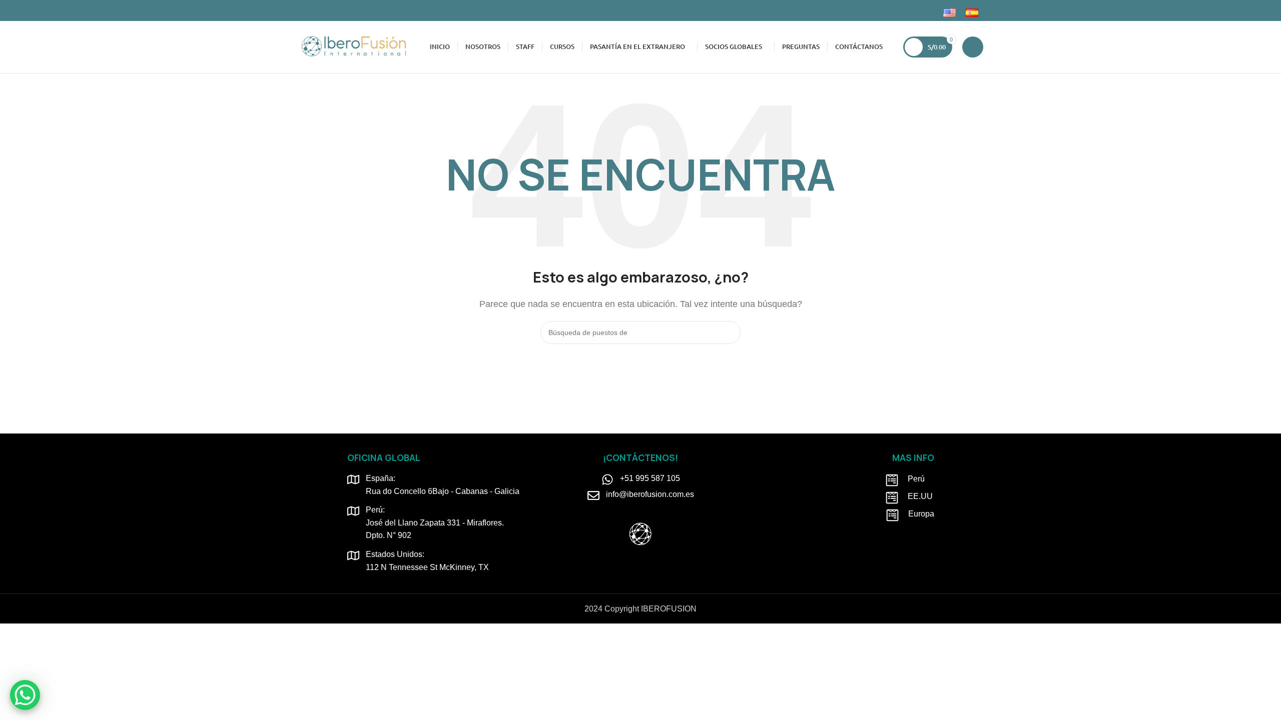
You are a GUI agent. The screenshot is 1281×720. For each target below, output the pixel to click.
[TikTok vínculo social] (338, 10)
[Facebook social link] (303, 10)
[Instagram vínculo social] (315, 10)
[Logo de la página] (353, 46)
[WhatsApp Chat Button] (25, 695)
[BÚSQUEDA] (729, 332)
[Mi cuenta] (972, 47)
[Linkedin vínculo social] (326, 10)
